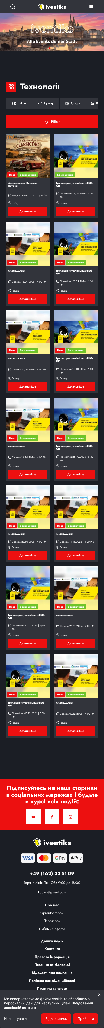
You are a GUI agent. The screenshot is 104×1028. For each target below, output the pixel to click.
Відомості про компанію (52, 972)
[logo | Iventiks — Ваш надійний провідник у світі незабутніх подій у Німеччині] (52, 6)
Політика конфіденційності (52, 980)
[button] (58, 48)
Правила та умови (52, 988)
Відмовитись (56, 1018)
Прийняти (85, 1018)
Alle (19, 103)
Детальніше (52, 32)
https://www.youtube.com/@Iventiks (33, 816)
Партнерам (52, 920)
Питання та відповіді (52, 964)
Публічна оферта (52, 928)
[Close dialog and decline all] (99, 994)
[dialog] (52, 1009)
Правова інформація (52, 956)
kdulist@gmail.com (52, 892)
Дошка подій (52, 940)
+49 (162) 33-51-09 (52, 873)
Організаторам (52, 912)
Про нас (52, 904)
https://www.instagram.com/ (70, 816)
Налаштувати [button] (15, 1018)
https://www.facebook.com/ (52, 816)
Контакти (52, 948)
